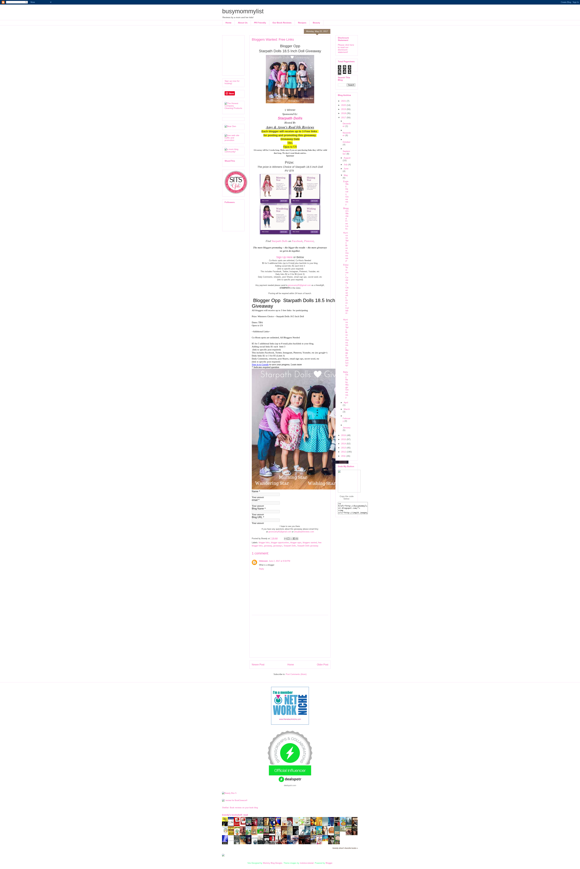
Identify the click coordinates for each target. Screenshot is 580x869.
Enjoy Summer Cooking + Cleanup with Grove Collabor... (346, 290)
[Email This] (285, 538)
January (346, 427)
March (347, 409)
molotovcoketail (307, 863)
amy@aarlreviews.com (304, 532)
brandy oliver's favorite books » (345, 848)
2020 (344, 105)
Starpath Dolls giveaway (307, 546)
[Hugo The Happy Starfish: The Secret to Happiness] (326, 840)
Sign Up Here (284, 257)
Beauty (316, 22)
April (346, 402)
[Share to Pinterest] (296, 538)
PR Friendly (260, 22)
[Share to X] (291, 538)
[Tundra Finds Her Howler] (273, 833)
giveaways (277, 546)
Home (228, 22)
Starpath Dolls (290, 118)
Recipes (302, 22)
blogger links (264, 542)
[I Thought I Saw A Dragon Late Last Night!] (343, 831)
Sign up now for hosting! (232, 82)
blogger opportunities (280, 542)
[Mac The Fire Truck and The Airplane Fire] (261, 833)
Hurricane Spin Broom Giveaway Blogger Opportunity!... (346, 343)
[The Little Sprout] (320, 835)
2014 (344, 443)
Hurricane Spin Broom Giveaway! (346, 247)
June (346, 168)
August (347, 158)
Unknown (263, 561)
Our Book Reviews (282, 22)
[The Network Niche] (290, 724)
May (346, 175)
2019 (344, 109)
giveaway (268, 546)
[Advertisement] (290, 636)
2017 (344, 117)
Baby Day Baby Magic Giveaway (346, 385)
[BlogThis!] (288, 538)
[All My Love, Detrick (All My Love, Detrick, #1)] (267, 826)
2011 (343, 456)
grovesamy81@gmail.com (299, 285)
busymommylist (243, 11)
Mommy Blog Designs (272, 863)
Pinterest (309, 241)
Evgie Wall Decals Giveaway (346, 192)
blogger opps (295, 542)
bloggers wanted (310, 542)
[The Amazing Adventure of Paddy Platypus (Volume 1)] (226, 833)
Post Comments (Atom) (296, 674)
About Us (243, 22)
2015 (344, 439)
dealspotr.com (290, 785)
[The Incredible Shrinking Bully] (243, 824)
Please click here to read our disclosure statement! (346, 48)
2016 (344, 435)
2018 (344, 113)
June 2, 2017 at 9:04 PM (279, 561)
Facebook (297, 241)
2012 (344, 452)
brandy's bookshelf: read (235, 815)
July (346, 164)
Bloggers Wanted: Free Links (346, 218)
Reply (261, 569)
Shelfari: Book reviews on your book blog (240, 807)
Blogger (329, 863)
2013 (344, 447)
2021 (344, 101)
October (346, 142)
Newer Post (258, 664)
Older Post (322, 664)
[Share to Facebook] (294, 538)
